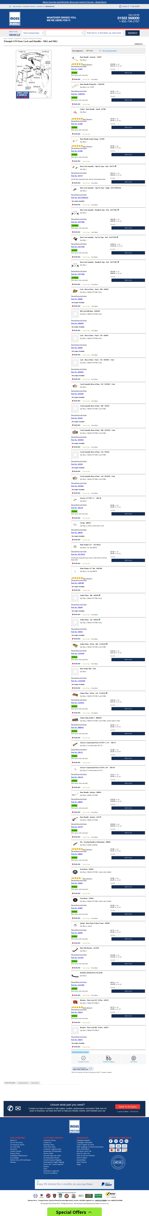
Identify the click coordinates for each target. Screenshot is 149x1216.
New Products (82, 1162)
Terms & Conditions (50, 1173)
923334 (80, 464)
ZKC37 (80, 752)
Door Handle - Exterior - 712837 (90, 57)
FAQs (45, 1169)
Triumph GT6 (17, 38)
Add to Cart (128, 73)
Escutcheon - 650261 (86, 869)
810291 (80, 348)
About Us (13, 1140)
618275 (80, 1040)
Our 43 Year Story (16, 1142)
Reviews (13, 1162)
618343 (80, 607)
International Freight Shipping (53, 1162)
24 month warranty (83, 1062)
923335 (80, 418)
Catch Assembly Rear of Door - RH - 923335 (94, 406)
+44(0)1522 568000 (101, 1200)
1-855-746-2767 (134, 1111)
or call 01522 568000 (122, 1111)
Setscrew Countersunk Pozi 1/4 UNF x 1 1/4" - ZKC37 (98, 743)
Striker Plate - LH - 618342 (89, 620)
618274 (80, 1012)
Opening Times (48, 1145)
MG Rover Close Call (84, 1151)
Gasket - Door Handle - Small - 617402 (93, 109)
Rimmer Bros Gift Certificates (20, 1160)
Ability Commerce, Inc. (102, 1203)
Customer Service (29, 6)
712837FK (81, 94)
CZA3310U (81, 681)
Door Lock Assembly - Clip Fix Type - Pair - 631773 (97, 166)
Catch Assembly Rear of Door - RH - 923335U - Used (97, 430)
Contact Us (41, 6)
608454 (80, 802)
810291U (81, 372)
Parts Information (83, 1149)
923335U (81, 440)
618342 (80, 632)
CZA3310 (81, 653)
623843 (80, 908)
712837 (80, 69)
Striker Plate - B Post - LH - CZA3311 (92, 693)
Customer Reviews (23, 1083)
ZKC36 (80, 508)
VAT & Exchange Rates (109, 51)
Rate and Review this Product (79, 66)
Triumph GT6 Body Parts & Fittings (32, 38)
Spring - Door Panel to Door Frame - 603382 (95, 923)
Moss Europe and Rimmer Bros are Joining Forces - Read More (74, 2)
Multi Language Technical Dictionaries (90, 1147)
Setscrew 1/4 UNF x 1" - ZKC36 (90, 498)
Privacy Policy (15, 1153)
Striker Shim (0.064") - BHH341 (91, 718)
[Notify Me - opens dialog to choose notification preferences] (76, 79)
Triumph (10, 38)
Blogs (79, 1164)
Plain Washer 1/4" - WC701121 (90, 545)
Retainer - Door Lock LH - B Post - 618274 (94, 1000)
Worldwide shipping (108, 1062)
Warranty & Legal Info (51, 1171)
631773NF (81, 247)
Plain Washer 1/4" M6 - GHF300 (91, 568)
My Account (17, 6)
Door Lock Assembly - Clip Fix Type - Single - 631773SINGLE (100, 188)
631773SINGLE (83, 197)
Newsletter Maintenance (18, 1156)
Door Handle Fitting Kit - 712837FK (92, 84)
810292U (81, 323)
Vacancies (13, 1149)
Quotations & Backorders (52, 1151)
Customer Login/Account (52, 1149)
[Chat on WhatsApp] (127, 1143)
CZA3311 (81, 703)
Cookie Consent (15, 1151)
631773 (80, 176)
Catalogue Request (83, 1140)
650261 (80, 883)
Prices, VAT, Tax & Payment (53, 1164)
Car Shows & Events (17, 1145)
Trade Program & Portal (85, 1145)
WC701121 (81, 554)
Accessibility (14, 1158)
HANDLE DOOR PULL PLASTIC (91, 973)
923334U (81, 394)
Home (5, 38)
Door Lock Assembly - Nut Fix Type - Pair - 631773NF (98, 237)
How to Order (48, 1153)
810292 (80, 299)
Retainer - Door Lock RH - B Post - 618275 (94, 1027)
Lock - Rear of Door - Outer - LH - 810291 (94, 335)
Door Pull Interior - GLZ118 (89, 948)
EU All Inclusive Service (51, 1158)
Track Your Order (49, 1147)
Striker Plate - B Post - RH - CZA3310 (93, 644)
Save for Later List (83, 1153)
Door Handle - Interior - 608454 (90, 792)
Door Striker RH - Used (88, 669)
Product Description (10, 1083)
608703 (80, 532)
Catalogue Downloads (84, 1142)
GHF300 (81, 583)
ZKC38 (80, 777)
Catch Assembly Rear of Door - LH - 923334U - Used (97, 384)
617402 (80, 124)
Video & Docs (35, 1083)
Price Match (94, 79)
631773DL (81, 222)
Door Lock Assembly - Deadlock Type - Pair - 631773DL (98, 210)
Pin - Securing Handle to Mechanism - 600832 (95, 842)
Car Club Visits (15, 1147)
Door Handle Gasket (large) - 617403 (92, 139)
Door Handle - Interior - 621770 (90, 817)
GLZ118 (80, 957)
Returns (46, 1166)
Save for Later (86, 79)
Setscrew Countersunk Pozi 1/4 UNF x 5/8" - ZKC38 (97, 767)
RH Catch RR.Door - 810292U (90, 311)
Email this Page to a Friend (80, 1052)
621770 (80, 827)
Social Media (81, 1160)
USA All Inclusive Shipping (52, 1160)
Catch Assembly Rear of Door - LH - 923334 (94, 452)
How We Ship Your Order (52, 1156)
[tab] (10, 1082)
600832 (80, 854)
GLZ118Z (81, 985)
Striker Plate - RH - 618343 (89, 595)
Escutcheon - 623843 (86, 898)
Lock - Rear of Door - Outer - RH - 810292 (94, 289)
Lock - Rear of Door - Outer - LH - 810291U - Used (97, 360)
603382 (80, 933)
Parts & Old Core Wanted (86, 1156)
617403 (80, 151)
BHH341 (81, 727)
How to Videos (82, 1158)
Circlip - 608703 (85, 523)
